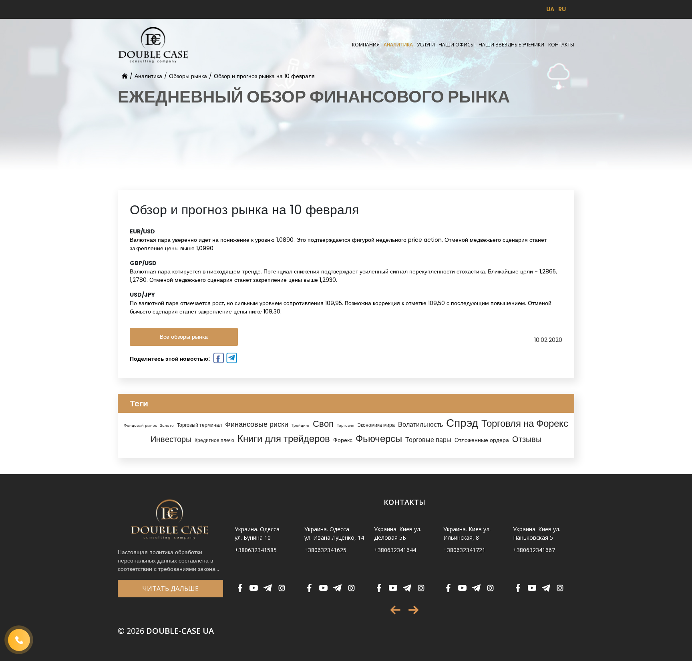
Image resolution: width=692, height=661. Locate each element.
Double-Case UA (166, 630)
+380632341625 (325, 550)
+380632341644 (395, 550)
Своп (323, 424)
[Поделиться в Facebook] (217, 359)
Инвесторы (171, 439)
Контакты (561, 44)
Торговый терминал (199, 425)
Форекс (342, 440)
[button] (395, 610)
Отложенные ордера (482, 440)
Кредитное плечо (214, 440)
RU (562, 9)
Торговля (345, 425)
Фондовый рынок (140, 425)
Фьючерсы (379, 438)
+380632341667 (534, 550)
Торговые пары (428, 439)
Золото (167, 425)
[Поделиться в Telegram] (230, 359)
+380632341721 (464, 550)
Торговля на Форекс (524, 423)
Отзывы (526, 439)
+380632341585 (256, 550)
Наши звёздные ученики (511, 44)
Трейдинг (301, 425)
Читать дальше (170, 588)
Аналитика (398, 44)
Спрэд (462, 423)
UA (550, 9)
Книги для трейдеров (283, 438)
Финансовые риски (256, 424)
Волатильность (420, 424)
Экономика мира (376, 425)
